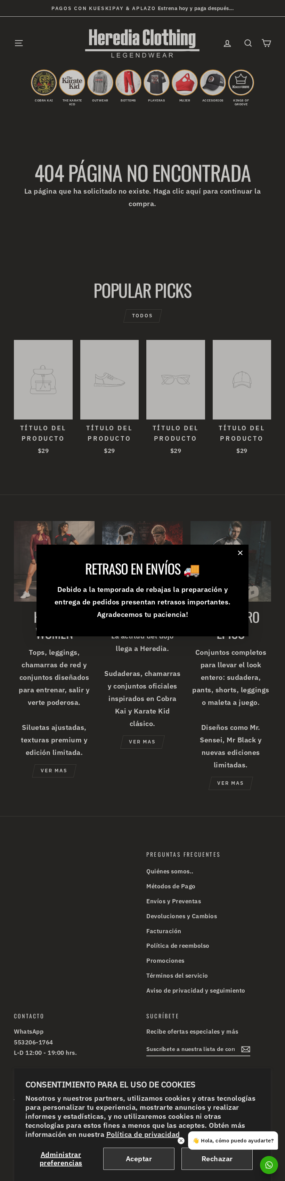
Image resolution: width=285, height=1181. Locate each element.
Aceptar (139, 1158)
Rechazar (217, 1158)
